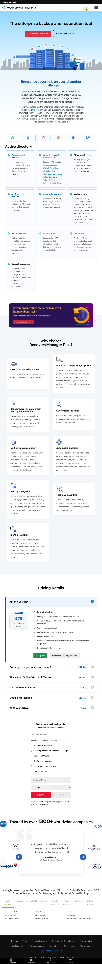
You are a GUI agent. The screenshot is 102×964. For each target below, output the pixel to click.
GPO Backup (40, 912)
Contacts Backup (42, 918)
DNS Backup (40, 915)
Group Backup (11, 915)
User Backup (71, 912)
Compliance (69, 941)
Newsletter (53, 946)
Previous (19, 857)
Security (55, 941)
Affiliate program (36, 946)
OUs (50, 168)
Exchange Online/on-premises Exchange (51, 751)
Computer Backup (12, 918)
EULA (25, 941)
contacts (49, 177)
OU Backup (71, 915)
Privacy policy (86, 941)
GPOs (45, 168)
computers (57, 174)
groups (54, 165)
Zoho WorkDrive (40, 772)
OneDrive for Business (43, 761)
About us (14, 941)
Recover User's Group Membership (79, 918)
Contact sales (69, 946)
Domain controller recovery (15, 912)
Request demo (64, 33)
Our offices (85, 946)
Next (83, 857)
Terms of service (39, 941)
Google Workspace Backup (45, 766)
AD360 (36, 110)
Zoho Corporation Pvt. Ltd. (45, 957)
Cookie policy (18, 946)
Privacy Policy (45, 804)
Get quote (40, 656)
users (48, 165)
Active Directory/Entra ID (44, 745)
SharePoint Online (41, 756)
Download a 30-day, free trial (64, 656)
